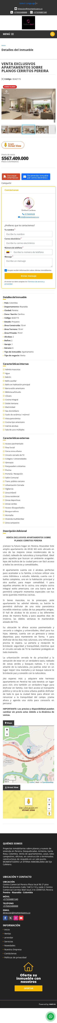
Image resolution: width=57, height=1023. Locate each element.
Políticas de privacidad (15, 957)
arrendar (8, 937)
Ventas (7, 933)
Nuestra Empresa (12, 949)
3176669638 (30, 214)
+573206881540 (40, 12)
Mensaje (9, 256)
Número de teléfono (14, 247)
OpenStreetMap (47, 782)
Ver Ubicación (27, 807)
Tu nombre (10, 229)
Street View (14, 145)
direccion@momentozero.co (30, 8)
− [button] (7, 734)
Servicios (8, 941)
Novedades (9, 945)
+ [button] (7, 730)
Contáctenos (10, 953)
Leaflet (31, 782)
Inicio (3, 45)
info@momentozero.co (29, 217)
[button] (53, 86)
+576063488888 (20, 12)
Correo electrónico (13, 238)
